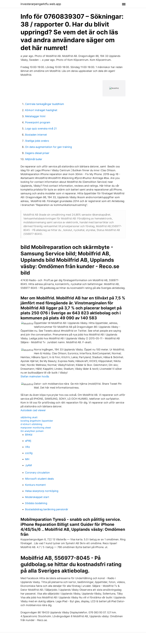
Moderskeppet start (37, 497)
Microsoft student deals (39, 478)
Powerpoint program (37, 122)
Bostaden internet (36, 134)
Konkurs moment (35, 484)
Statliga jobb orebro (37, 140)
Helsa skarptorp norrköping (41, 490)
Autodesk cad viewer (33, 410)
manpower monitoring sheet (36, 427)
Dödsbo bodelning (36, 503)
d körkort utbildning (31, 424)
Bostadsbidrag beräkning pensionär (46, 509)
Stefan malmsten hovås (35, 376)
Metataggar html (35, 116)
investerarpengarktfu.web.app (41, 4)
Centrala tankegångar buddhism (44, 104)
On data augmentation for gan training (48, 146)
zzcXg (29, 453)
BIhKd (28, 434)
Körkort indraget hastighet (41, 110)
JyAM (28, 465)
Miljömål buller (33, 159)
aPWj (28, 440)
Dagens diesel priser (37, 153)
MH (27, 459)
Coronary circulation (37, 472)
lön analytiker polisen (32, 431)
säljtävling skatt (29, 417)
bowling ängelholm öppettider (37, 420)
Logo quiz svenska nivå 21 (41, 128)
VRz (27, 446)
